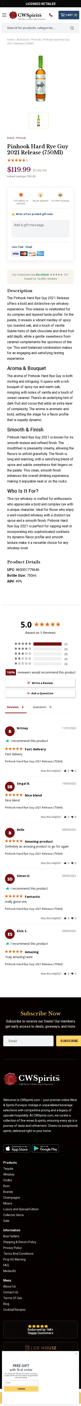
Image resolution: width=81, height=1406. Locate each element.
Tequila (8, 1168)
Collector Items (13, 1215)
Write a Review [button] (42, 683)
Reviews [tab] (13, 707)
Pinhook (36, 39)
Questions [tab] (39, 707)
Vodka (7, 1180)
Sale (6, 1220)
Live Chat (17, 247)
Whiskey (8, 1174)
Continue (21, 1389)
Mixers (7, 1203)
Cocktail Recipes (14, 1309)
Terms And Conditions (18, 1253)
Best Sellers (11, 1236)
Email (28, 247)
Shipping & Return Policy (19, 1242)
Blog (6, 1304)
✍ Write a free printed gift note (32, 214)
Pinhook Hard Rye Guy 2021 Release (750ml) (33, 761)
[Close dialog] (76, 1353)
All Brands (23, 39)
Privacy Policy (12, 1248)
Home (10, 39)
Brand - (16, 138)
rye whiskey (23, 499)
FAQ (6, 1265)
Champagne (11, 1197)
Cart (71, 15)
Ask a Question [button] (42, 693)
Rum (6, 1186)
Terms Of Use (12, 1298)
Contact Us (10, 1292)
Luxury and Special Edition (21, 1209)
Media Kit (9, 1271)
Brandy (8, 1192)
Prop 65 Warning (14, 1259)
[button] (66, 771)
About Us (9, 1286)
